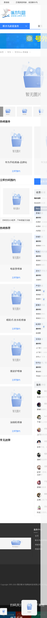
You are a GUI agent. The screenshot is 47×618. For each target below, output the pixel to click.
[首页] (13, 13)
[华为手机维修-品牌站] (16, 142)
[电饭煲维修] (16, 249)
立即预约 (16, 171)
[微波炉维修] (16, 351)
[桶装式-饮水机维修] (16, 300)
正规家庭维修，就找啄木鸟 (27, 2)
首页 (40, 26)
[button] (1, 112)
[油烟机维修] (16, 402)
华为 (9, 52)
